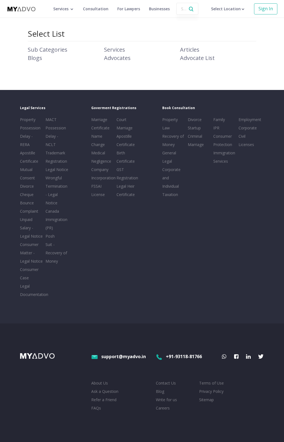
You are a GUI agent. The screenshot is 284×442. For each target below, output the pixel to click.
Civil (242, 136)
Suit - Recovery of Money (56, 253)
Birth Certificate (125, 157)
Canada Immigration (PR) (56, 219)
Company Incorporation (103, 173)
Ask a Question (104, 391)
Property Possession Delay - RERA (30, 132)
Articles (189, 49)
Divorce (195, 119)
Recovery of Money (173, 140)
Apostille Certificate (29, 157)
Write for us (166, 399)
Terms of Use (211, 383)
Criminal (195, 136)
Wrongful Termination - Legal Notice (56, 190)
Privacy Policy (211, 391)
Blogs (35, 58)
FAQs (96, 408)
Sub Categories (47, 49)
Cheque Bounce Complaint (29, 203)
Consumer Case (29, 273)
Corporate (248, 127)
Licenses (246, 144)
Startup (194, 127)
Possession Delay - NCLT (55, 136)
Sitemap (206, 399)
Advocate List (197, 58)
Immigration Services (224, 157)
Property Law (170, 123)
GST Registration (127, 173)
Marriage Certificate (100, 123)
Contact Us (166, 383)
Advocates (117, 58)
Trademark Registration (56, 157)
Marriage (196, 144)
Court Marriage (124, 123)
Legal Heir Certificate (125, 190)
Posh (50, 236)
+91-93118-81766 (184, 356)
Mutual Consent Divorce (27, 178)
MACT (51, 119)
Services (114, 49)
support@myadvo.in (123, 356)
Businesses (159, 8)
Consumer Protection (222, 140)
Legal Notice (56, 169)
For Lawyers (128, 8)
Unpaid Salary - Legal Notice (31, 228)
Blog (160, 391)
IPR (216, 127)
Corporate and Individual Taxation (171, 182)
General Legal (169, 157)
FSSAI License (98, 190)
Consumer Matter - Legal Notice (31, 253)
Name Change (98, 140)
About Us (99, 383)
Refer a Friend (103, 399)
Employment (250, 119)
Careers (163, 408)
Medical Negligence (101, 157)
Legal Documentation (31, 290)
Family (219, 119)
